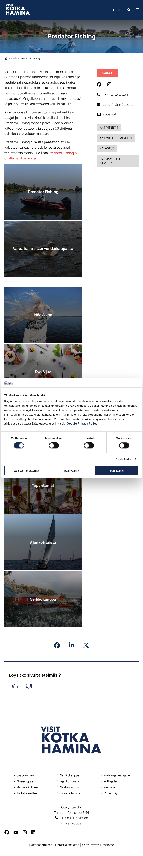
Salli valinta (71, 470)
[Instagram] (25, 832)
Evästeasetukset (40, 845)
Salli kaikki (117, 470)
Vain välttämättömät (26, 470)
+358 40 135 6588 (74, 818)
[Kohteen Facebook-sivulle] (100, 84)
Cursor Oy (109, 793)
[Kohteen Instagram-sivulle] (110, 84)
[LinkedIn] (33, 832)
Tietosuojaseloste (67, 845)
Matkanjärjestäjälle (115, 775)
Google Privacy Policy (82, 423)
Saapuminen (23, 775)
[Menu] (137, 9)
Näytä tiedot (123, 459)
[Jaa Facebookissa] (57, 645)
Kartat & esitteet (26, 793)
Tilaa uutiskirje (70, 793)
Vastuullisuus (68, 787)
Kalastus (14, 58)
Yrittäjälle (109, 781)
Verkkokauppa (68, 775)
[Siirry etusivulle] (71, 762)
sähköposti (74, 823)
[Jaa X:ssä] (86, 645)
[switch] (54, 445)
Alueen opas (23, 781)
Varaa (110, 74)
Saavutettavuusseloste (98, 845)
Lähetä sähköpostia (118, 104)
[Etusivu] (5, 58)
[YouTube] (15, 832)
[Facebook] (6, 832)
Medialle (109, 787)
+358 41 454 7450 (116, 95)
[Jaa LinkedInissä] (71, 645)
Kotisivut (109, 114)
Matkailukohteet (26, 787)
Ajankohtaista (69, 781)
